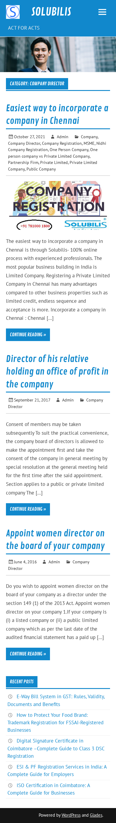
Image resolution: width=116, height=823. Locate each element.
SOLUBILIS (51, 12)
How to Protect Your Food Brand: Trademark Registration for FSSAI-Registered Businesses (55, 722)
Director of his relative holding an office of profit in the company (57, 371)
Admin (62, 136)
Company (89, 136)
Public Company (41, 169)
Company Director (24, 143)
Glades (96, 815)
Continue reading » (28, 335)
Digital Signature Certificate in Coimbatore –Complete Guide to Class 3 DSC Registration (55, 748)
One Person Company (69, 149)
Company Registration (62, 143)
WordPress (71, 815)
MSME (89, 143)
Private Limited (54, 162)
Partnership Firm (23, 162)
